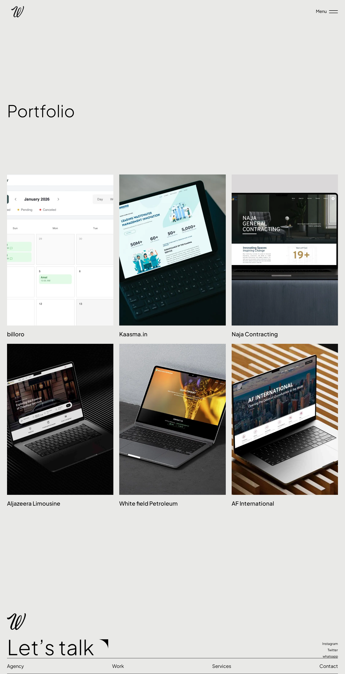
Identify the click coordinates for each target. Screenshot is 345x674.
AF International (253, 503)
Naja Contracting (255, 333)
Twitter (333, 650)
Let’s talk (50, 647)
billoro (15, 333)
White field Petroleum (148, 503)
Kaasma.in (133, 333)
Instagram (330, 643)
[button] (221, 666)
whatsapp (330, 656)
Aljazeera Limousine (33, 503)
